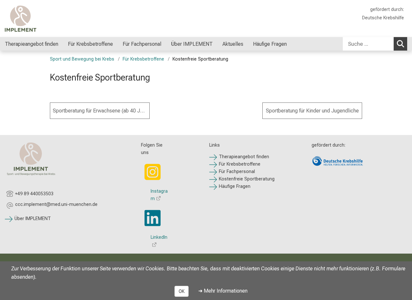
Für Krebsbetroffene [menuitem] (90, 44)
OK (181, 291)
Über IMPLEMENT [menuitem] (192, 44)
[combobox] (375, 44)
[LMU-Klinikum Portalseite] (43, 18)
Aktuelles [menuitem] (232, 44)
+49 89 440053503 (34, 194)
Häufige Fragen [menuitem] (270, 44)
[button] (56, 205)
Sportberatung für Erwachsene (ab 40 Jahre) (101, 111)
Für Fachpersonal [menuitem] (142, 44)
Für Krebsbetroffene (143, 59)
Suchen (400, 44)
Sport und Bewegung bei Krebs (82, 59)
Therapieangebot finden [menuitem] (31, 44)
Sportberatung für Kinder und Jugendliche (312, 111)
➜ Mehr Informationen (223, 291)
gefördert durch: (387, 9)
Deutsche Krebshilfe (383, 18)
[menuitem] (120, 44)
